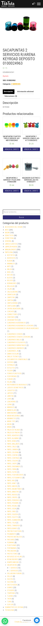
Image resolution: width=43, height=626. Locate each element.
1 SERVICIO (13, 568)
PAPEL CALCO (12, 447)
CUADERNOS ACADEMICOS (16, 323)
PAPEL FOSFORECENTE (15, 475)
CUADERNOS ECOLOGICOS (16, 342)
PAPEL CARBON (12, 449)
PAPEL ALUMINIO (13, 438)
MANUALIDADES (10, 250)
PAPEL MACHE (12, 486)
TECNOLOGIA (9, 610)
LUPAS (9, 404)
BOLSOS (10, 280)
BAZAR (7, 233)
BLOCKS (10, 278)
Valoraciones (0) (11, 96)
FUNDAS (10, 379)
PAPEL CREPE (12, 464)
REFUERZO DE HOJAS (14, 557)
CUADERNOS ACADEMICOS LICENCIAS (20, 326)
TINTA (9, 599)
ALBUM (9, 261)
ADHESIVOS (11, 258)
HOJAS (9, 382)
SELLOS (9, 576)
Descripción (8, 91)
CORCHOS (10, 311)
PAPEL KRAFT (12, 483)
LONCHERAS (11, 402)
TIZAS (9, 602)
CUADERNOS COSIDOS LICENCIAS (18, 337)
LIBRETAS (10, 396)
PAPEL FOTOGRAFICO (14, 478)
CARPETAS (11, 297)
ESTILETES (11, 368)
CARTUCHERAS (12, 303)
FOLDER (10, 371)
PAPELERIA (9, 252)
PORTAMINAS (11, 548)
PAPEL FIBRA (11, 469)
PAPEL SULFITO (12, 517)
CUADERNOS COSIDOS (15, 334)
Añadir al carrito (12, 149)
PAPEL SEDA (11, 509)
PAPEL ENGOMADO (13, 466)
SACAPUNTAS (12, 565)
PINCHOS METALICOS (14, 537)
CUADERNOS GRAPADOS (15, 348)
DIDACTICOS (9, 235)
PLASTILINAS (11, 545)
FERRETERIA (9, 238)
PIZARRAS (10, 542)
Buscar (21, 217)
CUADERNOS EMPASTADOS (16, 345)
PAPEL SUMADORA (13, 520)
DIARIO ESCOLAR (13, 354)
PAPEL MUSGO (12, 495)
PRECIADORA (11, 551)
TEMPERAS (11, 593)
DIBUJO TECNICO (13, 356)
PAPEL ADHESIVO (13, 435)
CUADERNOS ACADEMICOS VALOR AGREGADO (23, 328)
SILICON (10, 579)
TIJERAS (10, 596)
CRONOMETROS (12, 320)
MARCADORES (12, 413)
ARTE (7, 230)
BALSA (9, 269)
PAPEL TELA (11, 523)
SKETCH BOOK (12, 585)
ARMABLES (11, 264)
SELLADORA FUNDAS (14, 573)
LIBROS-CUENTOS (11, 244)
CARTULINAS (11, 306)
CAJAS (9, 289)
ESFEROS (10, 362)
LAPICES (10, 393)
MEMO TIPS (11, 421)
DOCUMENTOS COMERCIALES (17, 359)
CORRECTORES (12, 314)
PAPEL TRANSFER (13, 526)
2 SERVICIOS (15, 84)
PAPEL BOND (11, 441)
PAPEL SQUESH (12, 514)
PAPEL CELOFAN (12, 452)
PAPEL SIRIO (11, 511)
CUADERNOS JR (12, 351)
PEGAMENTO (11, 534)
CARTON (10, 300)
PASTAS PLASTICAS (14, 531)
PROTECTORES (12, 554)
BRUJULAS (11, 286)
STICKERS (10, 590)
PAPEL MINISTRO (13, 492)
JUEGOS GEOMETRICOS (15, 388)
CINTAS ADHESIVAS (14, 309)
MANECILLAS (11, 410)
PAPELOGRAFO (12, 528)
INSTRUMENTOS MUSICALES (17, 385)
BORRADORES (12, 283)
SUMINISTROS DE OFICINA (14, 607)
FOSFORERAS (12, 376)
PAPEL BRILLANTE (13, 444)
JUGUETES (11, 390)
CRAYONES (11, 317)
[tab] (9, 91)
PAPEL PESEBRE (13, 503)
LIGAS (9, 399)
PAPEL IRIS (11, 481)
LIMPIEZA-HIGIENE (11, 247)
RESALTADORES (12, 559)
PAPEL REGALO (12, 506)
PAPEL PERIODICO (13, 500)
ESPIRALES (11, 365)
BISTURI (10, 275)
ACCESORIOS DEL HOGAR (13, 227)
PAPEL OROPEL (12, 497)
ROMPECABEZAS (13, 562)
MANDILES (10, 407)
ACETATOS (11, 255)
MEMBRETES (11, 418)
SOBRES (10, 587)
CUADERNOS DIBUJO (14, 340)
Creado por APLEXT (21, 622)
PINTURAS (10, 540)
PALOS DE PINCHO (13, 433)
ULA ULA (10, 604)
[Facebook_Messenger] (37, 620)
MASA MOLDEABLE (13, 416)
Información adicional (25, 91)
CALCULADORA (12, 292)
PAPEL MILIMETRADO (14, 489)
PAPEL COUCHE (12, 461)
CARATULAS (11, 295)
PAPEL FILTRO (12, 472)
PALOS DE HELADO (13, 430)
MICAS (9, 424)
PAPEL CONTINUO (13, 458)
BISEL (9, 272)
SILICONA (10, 582)
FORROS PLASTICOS (14, 373)
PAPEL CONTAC (12, 455)
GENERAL (8, 241)
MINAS (9, 427)
